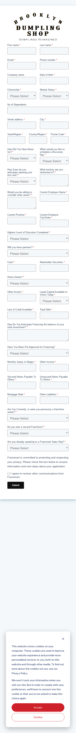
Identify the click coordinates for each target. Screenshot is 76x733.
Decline (38, 717)
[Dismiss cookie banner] (63, 639)
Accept (38, 707)
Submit (15, 485)
